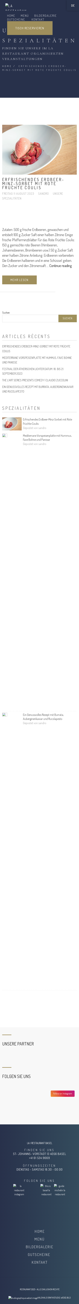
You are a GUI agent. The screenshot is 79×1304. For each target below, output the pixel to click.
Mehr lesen (19, 280)
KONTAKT (38, 19)
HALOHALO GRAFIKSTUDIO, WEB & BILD (54, 1297)
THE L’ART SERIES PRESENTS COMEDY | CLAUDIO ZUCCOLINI (35, 380)
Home (7, 66)
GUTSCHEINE (16, 19)
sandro (44, 193)
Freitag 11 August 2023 (18, 193)
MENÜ (25, 15)
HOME (11, 15)
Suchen (6, 312)
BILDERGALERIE (45, 15)
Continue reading (60, 265)
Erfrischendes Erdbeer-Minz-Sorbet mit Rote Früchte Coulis (33, 183)
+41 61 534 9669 (39, 1158)
